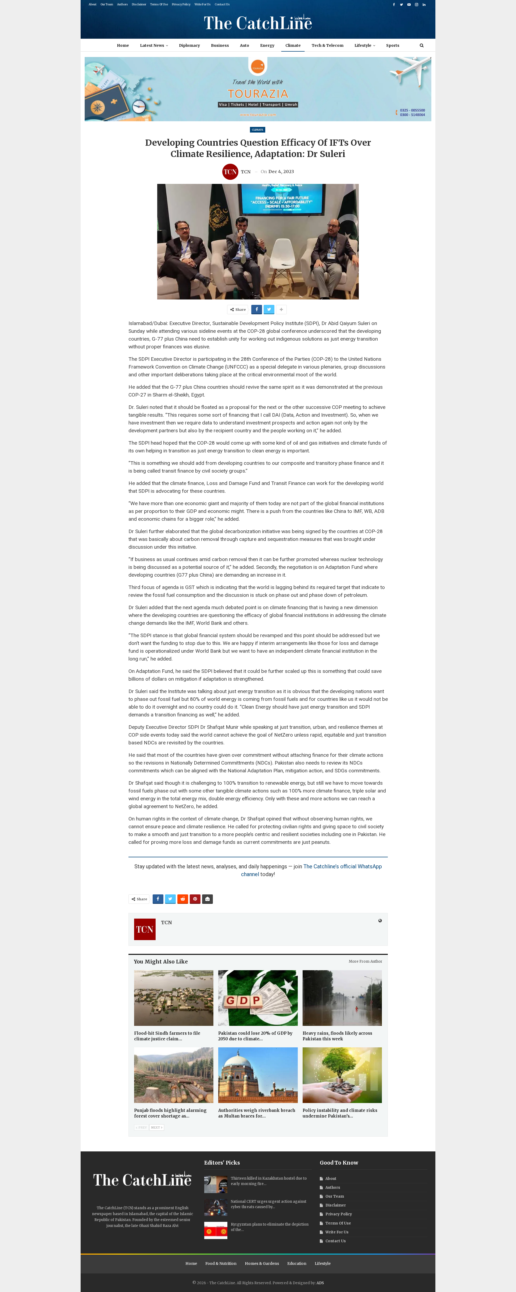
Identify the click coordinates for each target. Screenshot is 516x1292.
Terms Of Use (159, 4)
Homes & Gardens (262, 1263)
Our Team (107, 4)
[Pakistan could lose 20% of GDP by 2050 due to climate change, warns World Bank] (258, 998)
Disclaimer (139, 4)
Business (220, 45)
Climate (293, 45)
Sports (392, 45)
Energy (267, 45)
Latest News (152, 45)
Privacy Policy (181, 4)
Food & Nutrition (220, 1263)
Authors (122, 4)
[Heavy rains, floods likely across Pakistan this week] (342, 998)
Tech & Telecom (327, 45)
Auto (244, 45)
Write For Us (203, 4)
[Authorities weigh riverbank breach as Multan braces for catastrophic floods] (258, 1075)
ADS (320, 1283)
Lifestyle (362, 45)
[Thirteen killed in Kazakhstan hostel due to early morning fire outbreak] (215, 1184)
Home (123, 45)
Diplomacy (189, 45)
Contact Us (222, 4)
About (92, 4)
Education (296, 1263)
